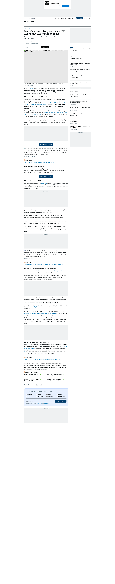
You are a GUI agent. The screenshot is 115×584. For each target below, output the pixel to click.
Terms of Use (46, 403)
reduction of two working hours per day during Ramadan (40, 313)
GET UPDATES (60, 401)
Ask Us (31, 28)
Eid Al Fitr (44, 183)
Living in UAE (26, 28)
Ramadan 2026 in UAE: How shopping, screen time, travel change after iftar (44, 264)
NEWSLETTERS (79, 18)
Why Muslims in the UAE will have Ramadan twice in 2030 (39, 162)
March (31, 348)
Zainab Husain (27, 43)
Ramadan (30, 88)
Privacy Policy (39, 403)
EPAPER (85, 18)
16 (34, 348)
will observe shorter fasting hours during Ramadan (49, 271)
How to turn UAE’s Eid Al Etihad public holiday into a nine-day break (42, 359)
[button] (25, 18)
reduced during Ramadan (34, 306)
